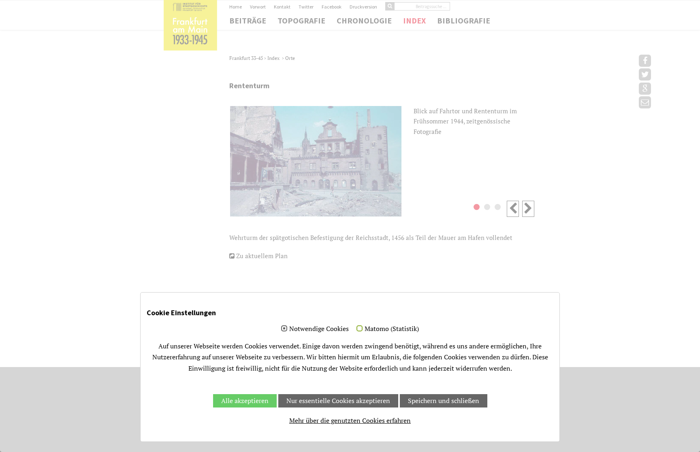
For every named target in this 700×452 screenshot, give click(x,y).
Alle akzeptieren (245, 400)
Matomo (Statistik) (392, 329)
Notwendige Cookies (319, 329)
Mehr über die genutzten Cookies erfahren (350, 420)
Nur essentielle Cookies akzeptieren (338, 400)
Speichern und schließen (443, 400)
